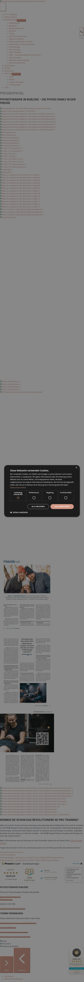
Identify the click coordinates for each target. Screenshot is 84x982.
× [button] (76, 468)
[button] (19, 512)
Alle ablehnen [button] (38, 506)
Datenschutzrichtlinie (18, 487)
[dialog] (42, 491)
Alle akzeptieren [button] (62, 506)
